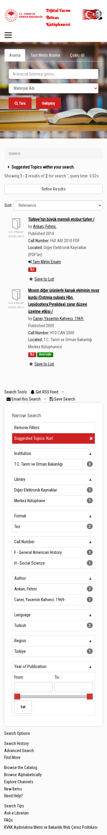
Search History (16, 743)
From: (19, 677)
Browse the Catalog (20, 767)
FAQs (8, 820)
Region (20, 640)
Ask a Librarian (16, 813)
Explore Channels (18, 781)
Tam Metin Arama (45, 55)
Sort (8, 205)
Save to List (44, 279)
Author (20, 578)
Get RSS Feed (46, 392)
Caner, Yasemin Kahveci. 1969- (58, 318)
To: (57, 677)
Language (22, 614)
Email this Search (26, 399)
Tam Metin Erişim (46, 261)
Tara (22, 103)
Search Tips (14, 806)
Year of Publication (30, 666)
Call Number (24, 541)
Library (19, 479)
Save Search (64, 399)
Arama (15, 55)
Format (20, 515)
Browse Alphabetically (23, 774)
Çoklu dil (77, 55)
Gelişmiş (48, 103)
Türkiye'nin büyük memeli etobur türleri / (61, 219)
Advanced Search (19, 750)
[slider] (17, 696)
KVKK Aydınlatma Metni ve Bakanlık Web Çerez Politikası (50, 827)
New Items (13, 789)
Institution (22, 453)
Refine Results (54, 189)
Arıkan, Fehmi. (44, 226)
